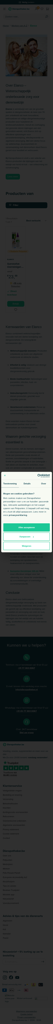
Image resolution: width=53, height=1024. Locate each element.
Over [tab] (43, 483)
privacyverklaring (18, 515)
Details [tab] (27, 483)
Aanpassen (24, 536)
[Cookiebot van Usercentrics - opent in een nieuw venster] (38, 476)
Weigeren (26, 546)
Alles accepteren (26, 527)
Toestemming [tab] (10, 483)
